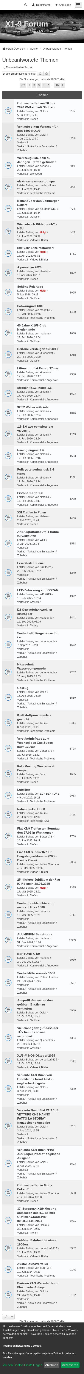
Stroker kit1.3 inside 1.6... (35, 387)
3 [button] (39, 85)
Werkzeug (36, 173)
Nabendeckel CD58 (31, 809)
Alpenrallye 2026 (29, 267)
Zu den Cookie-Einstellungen (22, 1365)
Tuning (34, 625)
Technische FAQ (39, 820)
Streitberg (45, 567)
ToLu (43, 723)
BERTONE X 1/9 (28, 953)
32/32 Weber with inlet (33, 407)
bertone (44, 166)
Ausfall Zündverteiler (32, 1264)
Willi (42, 539)
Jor (42, 774)
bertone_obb (47, 641)
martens (44, 333)
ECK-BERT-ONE (49, 793)
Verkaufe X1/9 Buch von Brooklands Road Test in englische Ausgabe (35, 1079)
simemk (44, 372)
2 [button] (34, 85)
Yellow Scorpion (49, 864)
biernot (44, 911)
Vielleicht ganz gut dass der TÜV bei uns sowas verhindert (37, 1032)
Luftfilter (23, 789)
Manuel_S (46, 617)
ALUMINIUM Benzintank (34, 934)
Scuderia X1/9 (48, 208)
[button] (23, 85)
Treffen (34, 119)
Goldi (43, 111)
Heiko (43, 516)
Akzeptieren (70, 1365)
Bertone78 (46, 750)
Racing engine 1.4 (30, 450)
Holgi (43, 232)
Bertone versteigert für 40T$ (37, 349)
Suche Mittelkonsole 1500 (36, 973)
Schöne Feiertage (30, 286)
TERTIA (44, 1267)
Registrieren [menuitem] (43, 4)
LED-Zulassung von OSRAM (38, 590)
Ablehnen (51, 1365)
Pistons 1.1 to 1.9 (30, 493)
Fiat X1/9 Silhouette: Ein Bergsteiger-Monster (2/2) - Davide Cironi (37, 856)
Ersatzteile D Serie (30, 563)
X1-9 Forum (26, 23)
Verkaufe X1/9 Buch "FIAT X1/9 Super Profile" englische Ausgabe (38, 1154)
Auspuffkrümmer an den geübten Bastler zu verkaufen (35, 1004)
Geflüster (35, 216)
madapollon (47, 185)
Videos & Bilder (39, 240)
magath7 (45, 310)
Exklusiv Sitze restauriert (35, 247)
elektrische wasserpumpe (36, 181)
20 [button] (57, 85)
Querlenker (46, 352)
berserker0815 (48, 1059)
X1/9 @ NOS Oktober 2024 (36, 1055)
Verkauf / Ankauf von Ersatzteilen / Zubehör (37, 148)
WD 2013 (45, 594)
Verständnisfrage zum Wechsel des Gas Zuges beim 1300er (35, 742)
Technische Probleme (42, 193)
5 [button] (48, 85)
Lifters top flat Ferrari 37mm (37, 368)
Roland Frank (48, 977)
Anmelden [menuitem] (65, 4)
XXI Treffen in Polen (31, 512)
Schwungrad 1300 (30, 306)
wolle (43, 691)
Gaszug (22, 688)
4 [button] (43, 85)
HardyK (44, 271)
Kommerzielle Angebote (44, 380)
